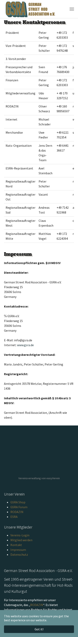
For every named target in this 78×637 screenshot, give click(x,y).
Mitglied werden (21, 540)
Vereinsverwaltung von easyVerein (39, 478)
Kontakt (16, 545)
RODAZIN (16, 512)
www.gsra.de (25, 345)
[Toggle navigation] (72, 9)
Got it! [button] (39, 629)
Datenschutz (19, 554)
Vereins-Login (19, 535)
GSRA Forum (18, 507)
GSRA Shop (17, 502)
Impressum (18, 550)
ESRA (14, 517)
